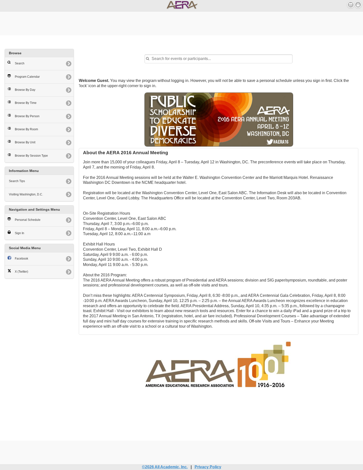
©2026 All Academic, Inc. (165, 467)
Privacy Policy (208, 467)
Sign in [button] (358, 4)
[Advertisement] (181, 23)
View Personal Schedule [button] (350, 4)
